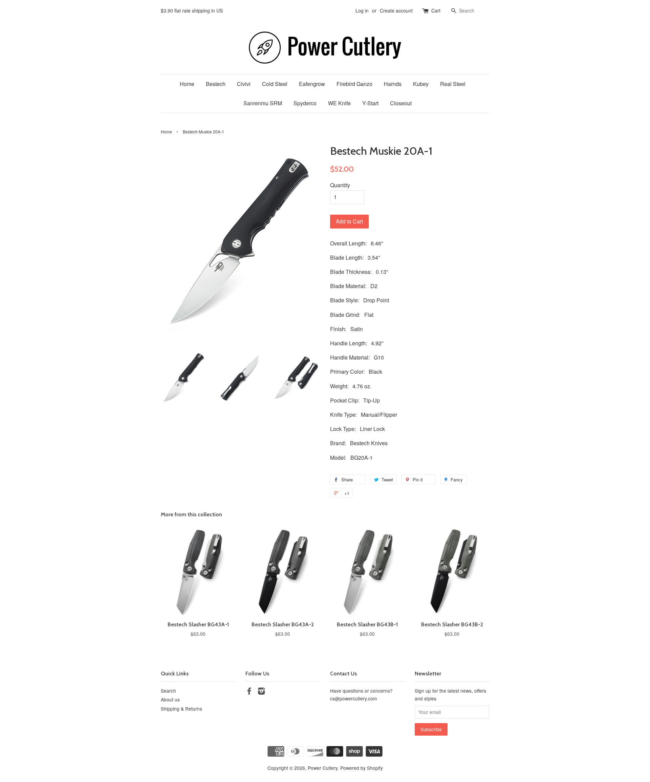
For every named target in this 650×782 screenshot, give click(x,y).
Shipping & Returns (181, 708)
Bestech (215, 84)
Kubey (421, 84)
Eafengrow (312, 84)
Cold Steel (274, 84)
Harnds (393, 84)
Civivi (244, 84)
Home (187, 84)
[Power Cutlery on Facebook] (249, 692)
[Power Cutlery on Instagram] (261, 692)
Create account (396, 10)
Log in (362, 10)
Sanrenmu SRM (262, 103)
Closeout (401, 103)
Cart (435, 10)
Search (168, 690)
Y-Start (370, 103)
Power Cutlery (323, 767)
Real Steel (452, 84)
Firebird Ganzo (354, 84)
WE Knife (339, 103)
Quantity (340, 185)
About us (170, 699)
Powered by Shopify (361, 767)
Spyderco (305, 103)
